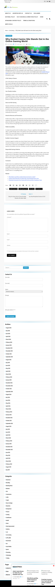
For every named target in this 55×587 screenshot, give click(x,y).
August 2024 (8, 394)
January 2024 (9, 414)
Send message (10, 316)
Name (8, 234)
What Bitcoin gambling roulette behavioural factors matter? (22, 176)
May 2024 (8, 403)
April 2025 (8, 371)
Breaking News (9, 485)
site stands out (39, 189)
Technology (8, 555)
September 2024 (9, 391)
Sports (7, 549)
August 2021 (8, 467)
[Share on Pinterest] (23, 185)
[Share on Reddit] (26, 185)
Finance (7, 511)
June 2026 (8, 333)
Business (8, 488)
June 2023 (8, 432)
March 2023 (8, 438)
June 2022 (8, 452)
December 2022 (9, 446)
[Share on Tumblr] (29, 185)
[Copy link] (36, 185)
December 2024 (9, 382)
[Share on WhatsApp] (20, 185)
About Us (8, 13)
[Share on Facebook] (10, 185)
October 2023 (9, 420)
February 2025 (9, 377)
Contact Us (28, 13)
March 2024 (8, 409)
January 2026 (9, 345)
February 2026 (9, 342)
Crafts (7, 497)
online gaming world (23, 189)
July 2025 (8, 362)
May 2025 (8, 368)
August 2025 (8, 359)
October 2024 (9, 388)
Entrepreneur (8, 508)
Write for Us (8, 24)
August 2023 (8, 426)
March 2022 (8, 461)
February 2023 (9, 440)
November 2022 (9, 449)
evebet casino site (13, 189)
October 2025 (9, 354)
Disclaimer (37, 13)
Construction (8, 494)
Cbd (7, 491)
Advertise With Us (18, 13)
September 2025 (9, 356)
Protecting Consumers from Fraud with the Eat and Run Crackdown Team (25, 180)
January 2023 (8, 443)
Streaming (8, 552)
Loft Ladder (8, 537)
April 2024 (8, 406)
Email (8, 239)
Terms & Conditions (29, 20)
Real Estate (8, 540)
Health (7, 520)
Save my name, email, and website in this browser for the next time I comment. (23, 251)
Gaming (7, 514)
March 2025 (8, 374)
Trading (7, 558)
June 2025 (8, 365)
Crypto (7, 500)
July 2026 (8, 330)
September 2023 (9, 423)
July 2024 (8, 397)
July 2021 (8, 469)
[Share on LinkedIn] (16, 185)
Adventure (8, 479)
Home (41, 17)
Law (7, 532)
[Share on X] (13, 185)
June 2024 (8, 400)
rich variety (32, 189)
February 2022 (9, 464)
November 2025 (9, 351)
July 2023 (8, 429)
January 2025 (9, 380)
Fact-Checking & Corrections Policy (27, 17)
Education (8, 506)
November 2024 (9, 385)
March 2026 (8, 339)
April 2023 (8, 435)
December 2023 (9, 417)
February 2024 (9, 411)
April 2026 (8, 336)
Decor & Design (9, 503)
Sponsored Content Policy (13, 20)
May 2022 (8, 455)
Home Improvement (10, 526)
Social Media (8, 546)
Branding (8, 482)
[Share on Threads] (33, 185)
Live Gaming (9, 35)
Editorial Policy (10, 17)
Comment (9, 217)
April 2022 (8, 458)
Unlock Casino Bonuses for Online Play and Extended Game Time (24, 178)
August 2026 (8, 327)
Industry (8, 529)
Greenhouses (8, 517)
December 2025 (9, 348)
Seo (7, 543)
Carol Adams (10, 44)
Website (8, 245)
